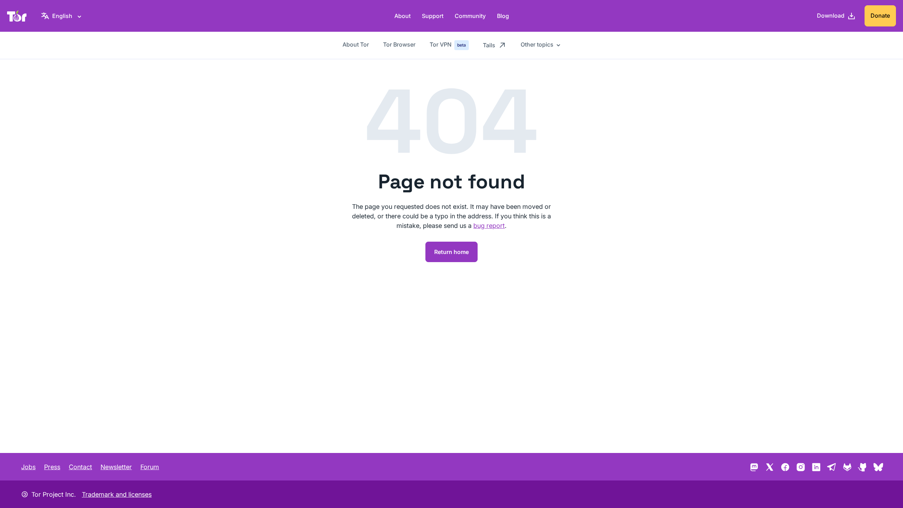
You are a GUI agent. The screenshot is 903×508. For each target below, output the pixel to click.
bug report (489, 225)
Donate (880, 15)
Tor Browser (399, 44)
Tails (489, 45)
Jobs (28, 467)
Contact (80, 467)
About (402, 15)
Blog (503, 15)
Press (52, 467)
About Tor (356, 44)
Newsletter (116, 467)
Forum (149, 467)
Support (432, 15)
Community (470, 15)
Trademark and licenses (117, 494)
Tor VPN (448, 44)
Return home (451, 251)
